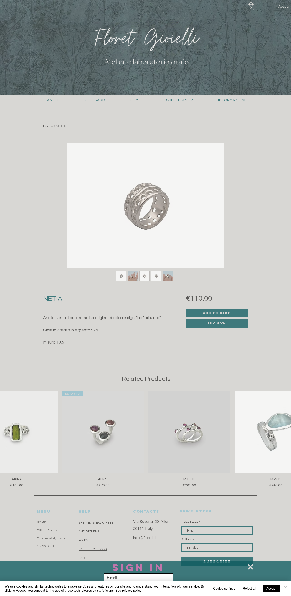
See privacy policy (128, 590)
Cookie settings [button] (224, 588)
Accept (271, 588)
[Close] (285, 588)
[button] (250, 567)
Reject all (249, 588)
